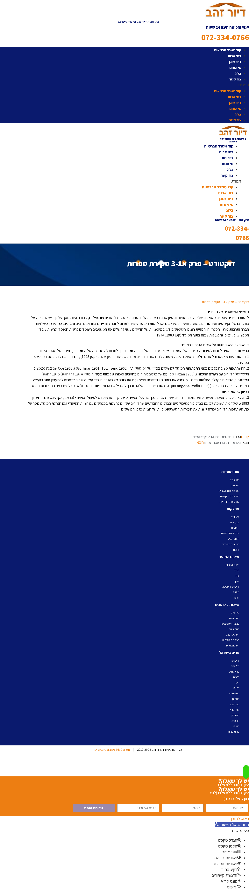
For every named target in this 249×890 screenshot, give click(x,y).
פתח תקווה (233, 693)
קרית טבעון (233, 731)
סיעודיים (235, 517)
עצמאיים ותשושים (230, 533)
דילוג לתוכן (240, 819)
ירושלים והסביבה (230, 586)
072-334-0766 (225, 37)
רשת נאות (234, 618)
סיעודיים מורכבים (230, 544)
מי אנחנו (235, 67)
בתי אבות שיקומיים (229, 496)
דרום (236, 597)
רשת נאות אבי (232, 645)
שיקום (236, 549)
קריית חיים (234, 671)
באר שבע (234, 704)
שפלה (236, 592)
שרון (237, 575)
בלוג (238, 73)
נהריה (236, 677)
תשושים (235, 528)
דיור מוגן (235, 61)
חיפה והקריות (232, 565)
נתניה (236, 688)
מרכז (236, 570)
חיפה (236, 682)
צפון (237, 581)
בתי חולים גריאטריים (229, 491)
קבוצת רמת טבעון (230, 623)
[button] (138, 85)
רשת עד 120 (232, 634)
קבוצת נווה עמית (230, 640)
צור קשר (235, 79)
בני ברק (235, 715)
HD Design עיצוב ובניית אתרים (112, 750)
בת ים (236, 726)
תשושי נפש (233, 538)
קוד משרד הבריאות (227, 50)
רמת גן (235, 699)
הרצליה (235, 720)
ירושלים (235, 660)
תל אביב (235, 666)
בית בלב (235, 613)
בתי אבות (234, 56)
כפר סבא (234, 710)
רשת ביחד (234, 629)
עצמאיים (234, 522)
